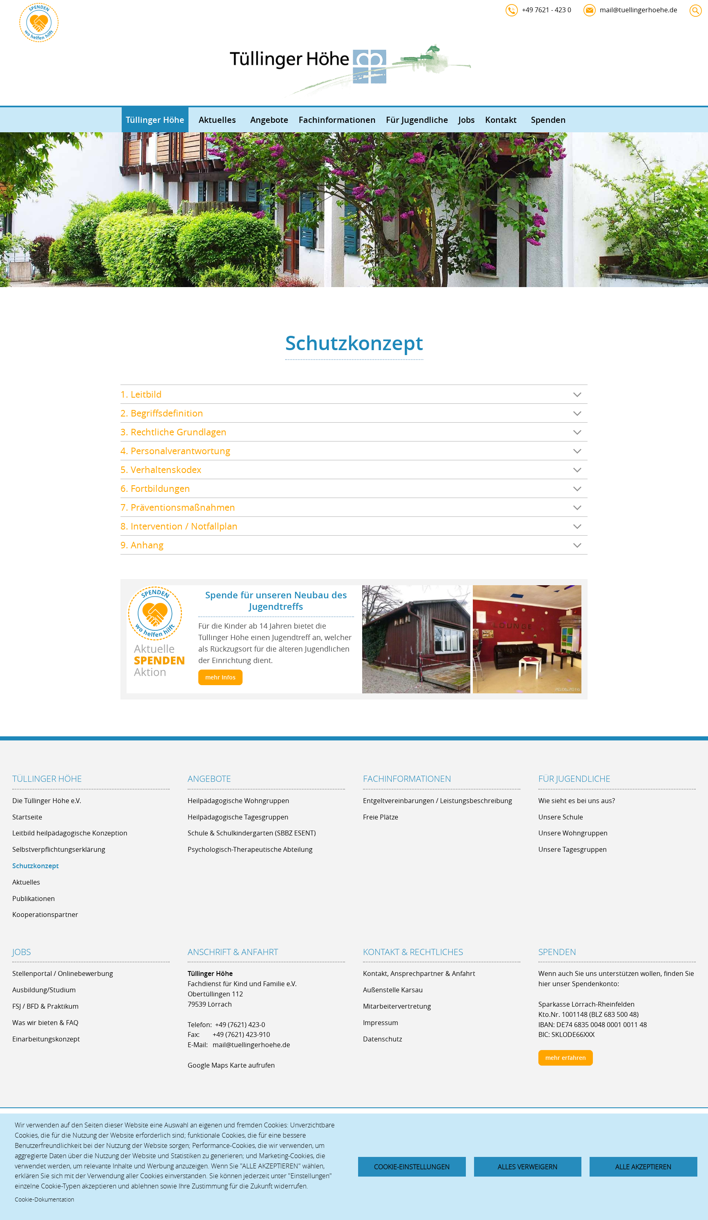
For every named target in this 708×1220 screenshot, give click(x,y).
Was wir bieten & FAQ (45, 1022)
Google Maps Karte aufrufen (231, 1065)
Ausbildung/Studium (44, 989)
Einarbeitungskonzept (46, 1038)
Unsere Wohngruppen (573, 832)
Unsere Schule (560, 817)
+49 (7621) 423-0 (240, 1024)
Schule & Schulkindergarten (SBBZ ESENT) (252, 832)
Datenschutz (382, 1038)
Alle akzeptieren (643, 1166)
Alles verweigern (528, 1166)
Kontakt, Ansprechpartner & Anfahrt (419, 973)
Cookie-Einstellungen (412, 1166)
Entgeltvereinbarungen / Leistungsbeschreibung (437, 800)
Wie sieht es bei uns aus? (576, 800)
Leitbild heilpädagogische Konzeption (69, 832)
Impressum (380, 1022)
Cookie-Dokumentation (44, 1199)
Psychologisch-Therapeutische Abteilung (250, 849)
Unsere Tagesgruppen (572, 849)
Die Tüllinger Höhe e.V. (46, 800)
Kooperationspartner (45, 914)
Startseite (27, 817)
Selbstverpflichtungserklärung (58, 849)
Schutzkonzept (35, 865)
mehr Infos (220, 677)
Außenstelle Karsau (393, 989)
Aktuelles (217, 119)
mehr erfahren (565, 1058)
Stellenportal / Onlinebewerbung (62, 973)
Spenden (548, 119)
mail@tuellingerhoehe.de (638, 9)
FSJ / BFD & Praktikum (45, 1006)
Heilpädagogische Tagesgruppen (238, 817)
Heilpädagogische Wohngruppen (238, 800)
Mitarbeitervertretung (397, 1006)
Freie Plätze (380, 817)
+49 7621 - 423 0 (546, 9)
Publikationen (33, 898)
